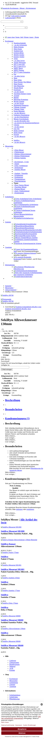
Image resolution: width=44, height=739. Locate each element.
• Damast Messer (19, 189)
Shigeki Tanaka (19, 55)
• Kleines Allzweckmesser (22, 154)
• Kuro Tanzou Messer (21, 185)
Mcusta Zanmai (19, 101)
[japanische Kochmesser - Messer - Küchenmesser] (18, 8)
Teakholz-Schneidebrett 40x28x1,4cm (18, 309)
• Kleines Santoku (20, 158)
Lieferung (12, 661)
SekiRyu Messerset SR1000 (12, 531)
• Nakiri (16, 164)
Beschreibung (12, 400)
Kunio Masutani (19, 111)
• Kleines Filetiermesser (22, 156)
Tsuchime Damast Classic (22, 94)
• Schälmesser (18, 175)
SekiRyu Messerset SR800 (12, 620)
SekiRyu (16, 140)
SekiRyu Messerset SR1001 (12, 569)
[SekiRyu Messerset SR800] (11, 616)
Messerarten (9, 146)
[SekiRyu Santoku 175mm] (10, 590)
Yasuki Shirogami (20, 62)
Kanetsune (17, 90)
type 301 (17, 129)
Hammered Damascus (21, 105)
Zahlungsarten (14, 662)
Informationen (10, 265)
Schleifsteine (9, 197)
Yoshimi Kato (18, 51)
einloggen (19, 509)
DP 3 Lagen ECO (20, 66)
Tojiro (16, 59)
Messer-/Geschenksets (21, 119)
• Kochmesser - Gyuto (21, 162)
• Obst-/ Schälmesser (21, 166)
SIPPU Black (18, 68)
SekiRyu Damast (8, 544)
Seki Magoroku (19, 86)
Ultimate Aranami (20, 107)
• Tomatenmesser (19, 179)
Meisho (16, 97)
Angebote (8, 247)
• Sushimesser (18, 177)
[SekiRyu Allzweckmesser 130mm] (13, 629)
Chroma (16, 125)
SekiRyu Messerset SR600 (12, 645)
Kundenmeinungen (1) (17, 418)
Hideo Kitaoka (19, 47)
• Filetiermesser (19, 152)
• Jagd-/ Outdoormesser (21, 191)
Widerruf (12, 666)
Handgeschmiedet (20, 43)
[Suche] (22, 22)
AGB (11, 668)
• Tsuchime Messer (20, 187)
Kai (15, 74)
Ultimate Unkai (19, 109)
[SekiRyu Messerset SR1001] (11, 565)
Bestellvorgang (14, 664)
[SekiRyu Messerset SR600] (11, 641)
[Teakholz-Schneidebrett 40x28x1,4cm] (27, 307)
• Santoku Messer (20, 169)
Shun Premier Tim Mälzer (22, 82)
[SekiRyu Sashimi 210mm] (10, 578)
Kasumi (16, 134)
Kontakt (12, 670)
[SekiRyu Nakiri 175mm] (10, 552)
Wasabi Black (18, 88)
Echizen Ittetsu (19, 53)
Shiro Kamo (18, 49)
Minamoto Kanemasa (21, 99)
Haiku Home (18, 132)
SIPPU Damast (19, 70)
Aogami (16, 96)
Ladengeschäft (10, 18)
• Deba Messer (19, 150)
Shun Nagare (18, 84)
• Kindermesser (19, 193)
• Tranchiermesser (20, 181)
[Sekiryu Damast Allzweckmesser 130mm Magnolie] (19, 540)
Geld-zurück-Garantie (18, 16)
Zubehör (8, 222)
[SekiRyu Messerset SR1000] (11, 527)
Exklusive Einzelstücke (21, 115)
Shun (15, 78)
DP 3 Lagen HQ (19, 64)
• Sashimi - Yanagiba (21, 173)
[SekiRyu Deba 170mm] (9, 603)
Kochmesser (9, 41)
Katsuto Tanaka (19, 57)
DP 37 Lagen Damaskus (22, 72)
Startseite (8, 286)
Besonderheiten (13, 409)
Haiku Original (19, 131)
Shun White (18, 80)
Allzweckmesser (10, 290)
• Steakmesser (18, 168)
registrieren (30, 509)
